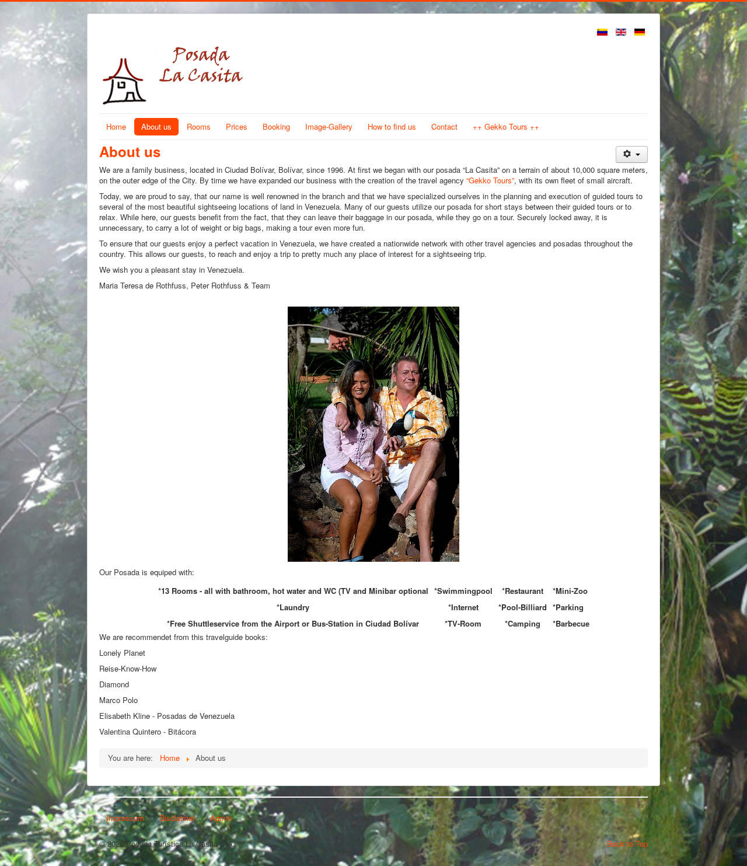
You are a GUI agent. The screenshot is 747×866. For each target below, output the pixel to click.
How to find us (392, 126)
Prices (236, 126)
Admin (221, 817)
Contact (444, 126)
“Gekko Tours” (490, 180)
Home (116, 126)
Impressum (125, 817)
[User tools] (632, 154)
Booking (276, 126)
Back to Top (627, 843)
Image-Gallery (328, 126)
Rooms (199, 126)
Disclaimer (177, 817)
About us (156, 126)
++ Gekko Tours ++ (506, 126)
